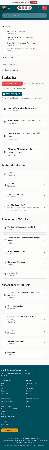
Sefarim (28, 391)
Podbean (29, 401)
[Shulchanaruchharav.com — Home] (4, 8)
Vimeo (28, 406)
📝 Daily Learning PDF (12, 94)
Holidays (29, 393)
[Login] (39, 8)
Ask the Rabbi (6, 406)
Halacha (4, 386)
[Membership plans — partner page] (24, 8)
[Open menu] (8, 8)
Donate (34, 2)
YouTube (29, 404)
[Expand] (4, 32)
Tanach (28, 386)
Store (3, 411)
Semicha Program (7, 401)
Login (3, 391)
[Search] (44, 15)
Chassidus (29, 388)
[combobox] (24, 15)
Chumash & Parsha (32, 383)
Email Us (6, 424)
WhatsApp (21, 89)
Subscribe (4, 393)
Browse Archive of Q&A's (9, 409)
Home (4, 65)
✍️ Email (6, 89)
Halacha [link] (12, 65)
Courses (4, 404)
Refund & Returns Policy (9, 416)
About (3, 388)
